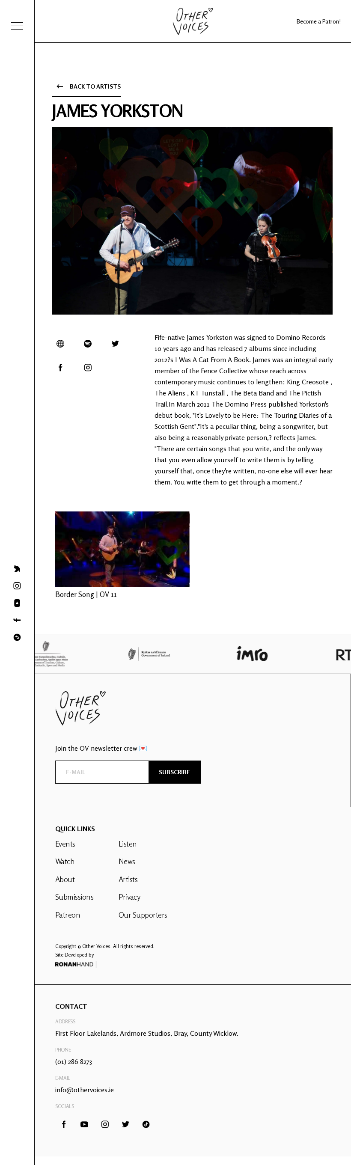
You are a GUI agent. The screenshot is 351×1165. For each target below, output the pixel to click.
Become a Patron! (319, 21)
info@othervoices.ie (84, 1089)
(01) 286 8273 (73, 1061)
